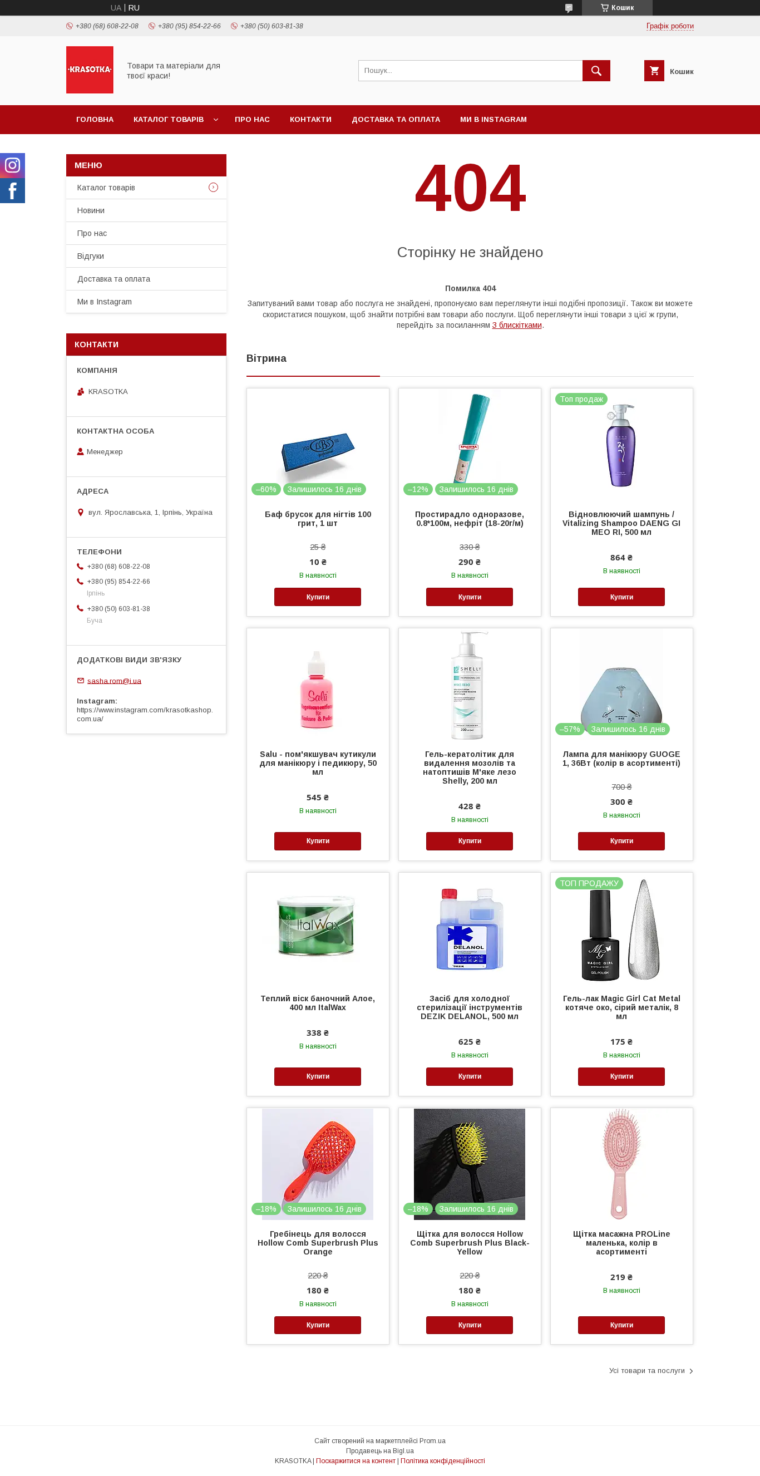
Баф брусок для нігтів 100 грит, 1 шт (318, 519)
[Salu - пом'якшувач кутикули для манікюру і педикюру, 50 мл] (318, 684)
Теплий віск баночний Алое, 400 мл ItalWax (317, 1003)
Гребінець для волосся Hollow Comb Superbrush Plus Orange (318, 1242)
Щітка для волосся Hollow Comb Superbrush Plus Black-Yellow (470, 1242)
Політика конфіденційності (443, 1461)
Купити (318, 597)
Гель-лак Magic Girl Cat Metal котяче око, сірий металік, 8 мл (621, 1007)
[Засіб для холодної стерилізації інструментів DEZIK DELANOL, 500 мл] (470, 928)
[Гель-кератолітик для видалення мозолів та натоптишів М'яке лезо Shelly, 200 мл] (470, 684)
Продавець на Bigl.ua (380, 1451)
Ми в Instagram (493, 119)
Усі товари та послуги (647, 1370)
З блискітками (517, 325)
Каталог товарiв (169, 119)
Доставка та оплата (396, 119)
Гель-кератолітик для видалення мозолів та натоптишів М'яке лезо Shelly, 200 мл (469, 767)
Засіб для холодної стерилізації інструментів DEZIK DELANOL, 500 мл (469, 1007)
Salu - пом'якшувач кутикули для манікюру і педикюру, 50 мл (318, 763)
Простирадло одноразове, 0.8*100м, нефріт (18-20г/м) (469, 519)
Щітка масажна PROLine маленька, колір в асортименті (621, 1242)
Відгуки (90, 256)
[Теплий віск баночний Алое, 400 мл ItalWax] (318, 928)
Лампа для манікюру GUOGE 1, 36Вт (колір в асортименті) (621, 758)
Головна (94, 119)
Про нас (252, 119)
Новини (91, 210)
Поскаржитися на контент (356, 1461)
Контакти (311, 119)
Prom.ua (433, 1441)
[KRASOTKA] (89, 90)
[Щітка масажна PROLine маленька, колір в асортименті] (622, 1163)
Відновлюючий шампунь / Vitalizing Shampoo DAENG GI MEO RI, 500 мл (621, 523)
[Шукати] (596, 70)
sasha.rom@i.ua (114, 680)
